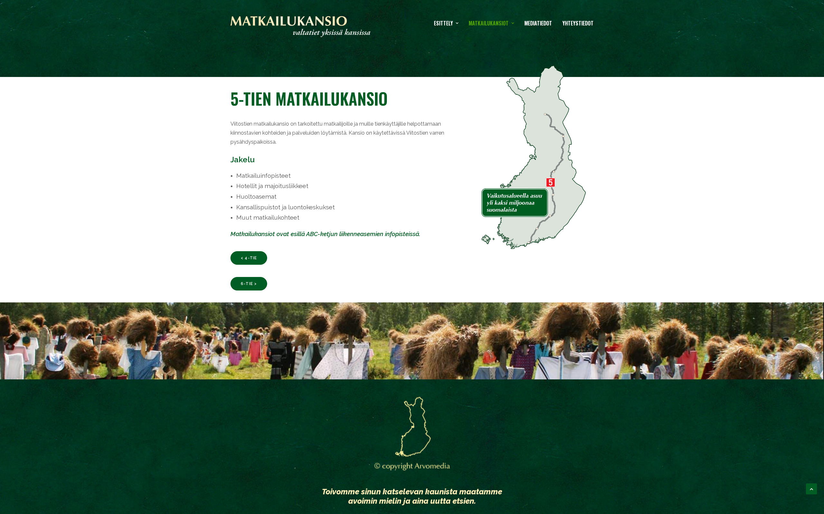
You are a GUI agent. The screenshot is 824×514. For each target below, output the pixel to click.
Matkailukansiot (489, 23)
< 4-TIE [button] (249, 258)
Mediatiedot (538, 23)
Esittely (443, 23)
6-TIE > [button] (249, 283)
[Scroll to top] (811, 488)
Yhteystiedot (578, 23)
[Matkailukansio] (300, 23)
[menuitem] (448, 23)
